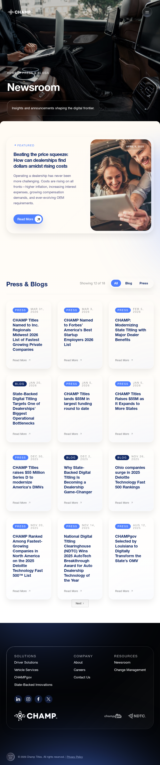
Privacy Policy (75, 756)
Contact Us (82, 677)
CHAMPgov (23, 677)
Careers (79, 670)
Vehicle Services (26, 670)
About (78, 662)
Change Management (130, 670)
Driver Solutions (26, 662)
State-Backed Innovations (33, 685)
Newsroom (122, 662)
